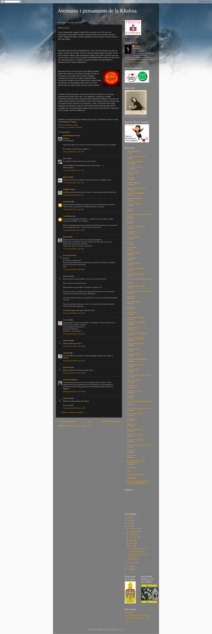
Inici (89, 421)
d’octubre (132, 534)
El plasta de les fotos (135, 429)
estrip (65, 353)
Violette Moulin (132, 370)
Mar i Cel (130, 209)
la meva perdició (133, 253)
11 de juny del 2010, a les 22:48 (74, 373)
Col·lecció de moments (135, 268)
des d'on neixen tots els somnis (139, 445)
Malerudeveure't (133, 328)
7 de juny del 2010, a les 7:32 (73, 170)
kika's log (130, 177)
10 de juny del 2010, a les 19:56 (74, 346)
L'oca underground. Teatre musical (137, 615)
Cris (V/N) (66, 216)
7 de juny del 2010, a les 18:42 (74, 269)
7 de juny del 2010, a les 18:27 (74, 249)
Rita (64, 158)
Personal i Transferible (135, 440)
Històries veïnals (133, 349)
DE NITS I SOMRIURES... (136, 338)
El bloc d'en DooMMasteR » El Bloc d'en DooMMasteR (138, 482)
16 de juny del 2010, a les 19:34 (74, 391)
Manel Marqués (69, 135)
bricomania (128, 613)
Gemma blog (132, 468)
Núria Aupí (131, 296)
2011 (129, 523)
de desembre (134, 528)
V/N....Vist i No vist (134, 380)
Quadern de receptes (135, 364)
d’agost (131, 540)
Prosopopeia (132, 419)
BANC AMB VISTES (134, 162)
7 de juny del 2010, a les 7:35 (73, 195)
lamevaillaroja (132, 385)
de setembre (133, 537)
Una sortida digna (134, 354)
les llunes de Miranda (135, 474)
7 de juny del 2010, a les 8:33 (73, 209)
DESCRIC (130, 396)
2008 (129, 569)
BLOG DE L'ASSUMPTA (135, 193)
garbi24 (130, 221)
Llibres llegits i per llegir (136, 317)
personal (79, 127)
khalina (66, 276)
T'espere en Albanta (134, 204)
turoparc (130, 242)
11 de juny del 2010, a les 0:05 (73, 360)
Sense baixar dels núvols (136, 188)
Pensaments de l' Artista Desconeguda (136, 461)
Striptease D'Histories (135, 343)
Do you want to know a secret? (138, 408)
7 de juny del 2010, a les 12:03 (74, 230)
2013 (129, 517)
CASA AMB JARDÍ (133, 302)
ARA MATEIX (131, 247)
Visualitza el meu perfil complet (135, 62)
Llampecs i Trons (133, 263)
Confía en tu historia (135, 413)
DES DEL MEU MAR (134, 198)
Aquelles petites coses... (136, 286)
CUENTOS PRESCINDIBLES (137, 359)
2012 (129, 520)
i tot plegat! (131, 258)
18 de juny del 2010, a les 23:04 (74, 408)
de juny (131, 546)
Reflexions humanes (135, 391)
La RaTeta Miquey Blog (136, 226)
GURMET (66, 189)
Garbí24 (66, 202)
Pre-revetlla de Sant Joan (137, 548)
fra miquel (67, 255)
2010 (129, 526)
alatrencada (131, 478)
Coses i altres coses (134, 434)
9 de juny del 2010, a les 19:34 (74, 313)
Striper (65, 177)
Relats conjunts (133, 172)
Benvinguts (131, 307)
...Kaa (129, 471)
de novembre (134, 531)
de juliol (132, 543)
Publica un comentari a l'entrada (72, 412)
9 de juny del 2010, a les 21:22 (74, 334)
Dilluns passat (133, 559)
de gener (132, 563)
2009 (129, 566)
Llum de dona (132, 312)
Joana (65, 320)
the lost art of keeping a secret (138, 375)
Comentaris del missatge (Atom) (80, 426)
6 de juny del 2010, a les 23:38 (74, 152)
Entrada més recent (67, 421)
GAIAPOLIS (131, 455)
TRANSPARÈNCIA (133, 151)
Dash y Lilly (131, 424)
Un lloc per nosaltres (135, 167)
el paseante (67, 380)
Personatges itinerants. (136, 274)
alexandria (131, 450)
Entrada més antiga (110, 421)
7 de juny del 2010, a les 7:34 (73, 183)
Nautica (127, 620)
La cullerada (131, 232)
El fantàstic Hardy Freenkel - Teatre (137, 618)
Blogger (121, 629)
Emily (65, 237)
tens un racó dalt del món (136, 156)
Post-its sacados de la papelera (139, 291)
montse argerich (133, 237)
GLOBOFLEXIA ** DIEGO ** (137, 322)
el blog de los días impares (137, 333)
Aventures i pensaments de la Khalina (97, 10)
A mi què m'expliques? (136, 551)
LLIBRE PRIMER (133, 183)
